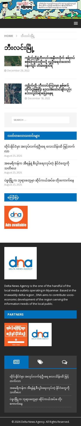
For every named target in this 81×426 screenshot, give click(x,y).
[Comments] (64, 362)
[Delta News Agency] (40, 16)
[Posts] (16, 362)
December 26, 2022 (18, 70)
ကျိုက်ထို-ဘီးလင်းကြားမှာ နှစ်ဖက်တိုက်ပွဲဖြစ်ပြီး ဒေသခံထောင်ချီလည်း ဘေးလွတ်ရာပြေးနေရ (48, 89)
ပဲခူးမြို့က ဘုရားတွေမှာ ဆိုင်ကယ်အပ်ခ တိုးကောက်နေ (39, 180)
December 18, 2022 (39, 98)
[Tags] (41, 362)
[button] (75, 23)
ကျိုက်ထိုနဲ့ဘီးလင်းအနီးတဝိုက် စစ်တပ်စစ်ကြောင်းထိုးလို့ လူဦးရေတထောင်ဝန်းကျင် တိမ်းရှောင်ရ (50, 62)
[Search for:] (40, 120)
